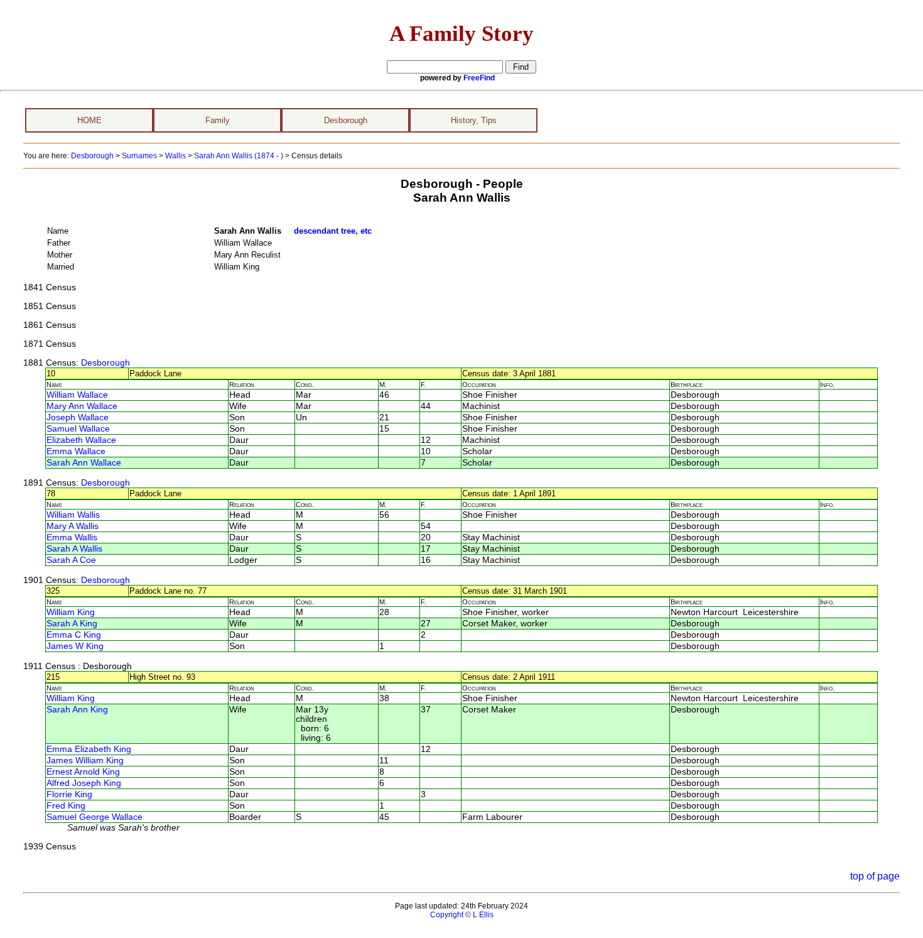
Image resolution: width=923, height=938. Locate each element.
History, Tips (474, 120)
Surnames (139, 155)
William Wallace (77, 395)
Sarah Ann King (77, 709)
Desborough (345, 120)
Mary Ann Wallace (81, 406)
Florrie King (69, 794)
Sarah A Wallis (74, 549)
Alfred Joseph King (83, 783)
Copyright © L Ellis (462, 914)
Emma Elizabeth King (88, 749)
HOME (89, 120)
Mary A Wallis (72, 526)
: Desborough (103, 363)
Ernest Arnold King (83, 772)
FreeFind (479, 78)
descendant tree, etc (333, 231)
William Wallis (73, 515)
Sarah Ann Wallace (83, 462)
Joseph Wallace (77, 417)
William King (70, 612)
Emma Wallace (75, 451)
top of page (875, 876)
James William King (85, 760)
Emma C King (73, 635)
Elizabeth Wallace (81, 440)
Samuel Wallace (78, 429)
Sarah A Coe (71, 560)
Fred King (65, 805)
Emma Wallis (71, 537)
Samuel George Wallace (94, 817)
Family (217, 120)
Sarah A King (71, 623)
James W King (75, 646)
